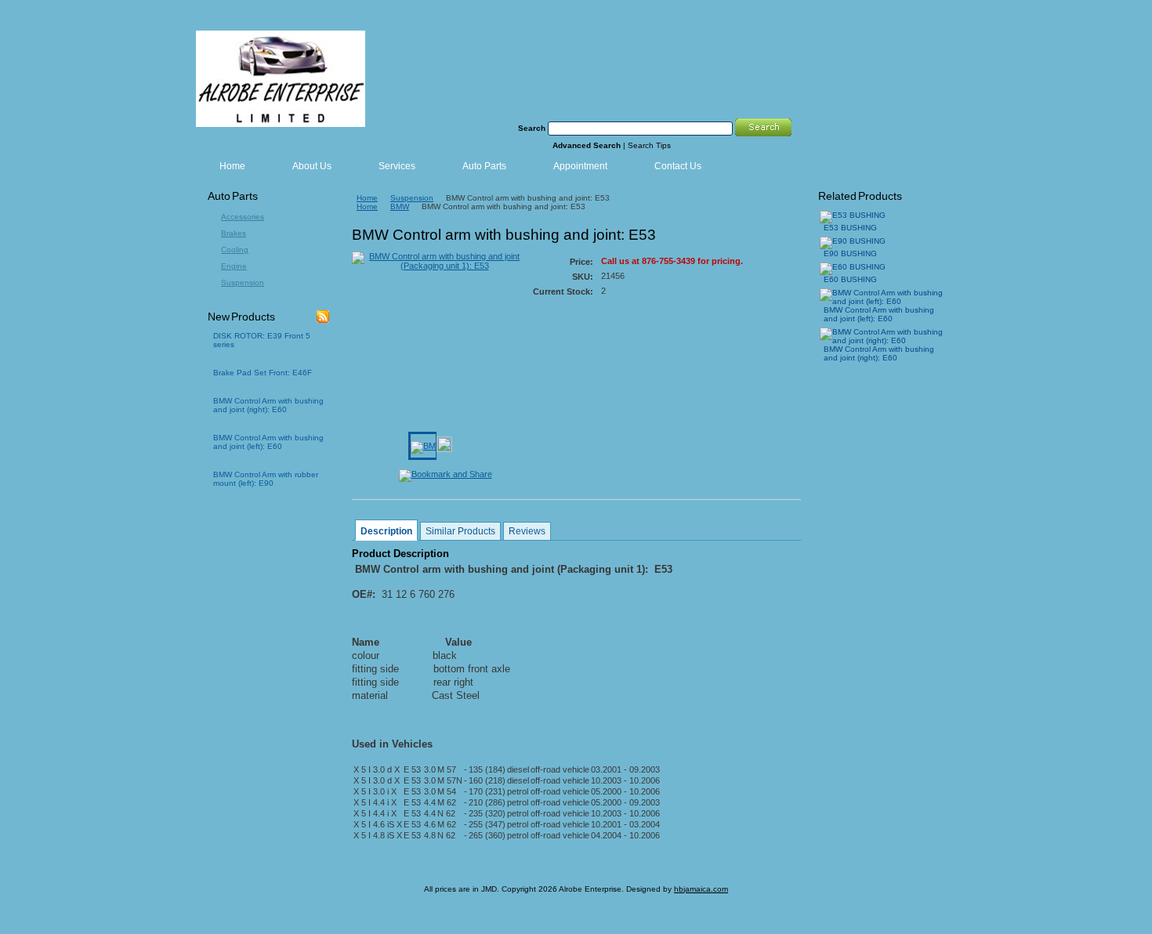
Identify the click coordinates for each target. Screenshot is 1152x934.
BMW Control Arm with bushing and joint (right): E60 (268, 405)
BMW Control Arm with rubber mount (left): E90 (265, 478)
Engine (234, 266)
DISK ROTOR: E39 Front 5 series (261, 340)
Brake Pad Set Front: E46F (262, 372)
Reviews (527, 531)
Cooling (234, 249)
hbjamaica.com (701, 889)
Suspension (242, 282)
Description (386, 531)
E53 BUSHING (850, 227)
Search (531, 128)
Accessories (242, 216)
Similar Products (460, 531)
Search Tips (649, 145)
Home (367, 198)
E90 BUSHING (850, 253)
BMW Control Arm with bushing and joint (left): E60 (268, 442)
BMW (399, 206)
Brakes (233, 233)
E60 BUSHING (850, 279)
